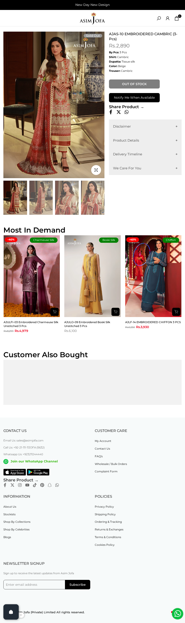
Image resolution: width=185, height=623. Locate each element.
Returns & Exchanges (109, 529)
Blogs (7, 537)
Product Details (126, 140)
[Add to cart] (55, 312)
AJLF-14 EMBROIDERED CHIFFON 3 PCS (153, 322)
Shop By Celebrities (16, 529)
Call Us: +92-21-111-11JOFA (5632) (24, 447)
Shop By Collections (16, 521)
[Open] (11, 612)
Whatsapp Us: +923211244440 (23, 454)
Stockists (9, 514)
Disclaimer (122, 126)
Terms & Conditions (108, 537)
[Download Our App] (14, 472)
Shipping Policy (105, 514)
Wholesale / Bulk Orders (111, 464)
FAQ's (99, 456)
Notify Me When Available (134, 98)
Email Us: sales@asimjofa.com (23, 440)
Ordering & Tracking (108, 521)
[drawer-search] (158, 18)
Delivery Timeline (127, 154)
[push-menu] (6, 18)
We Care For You (127, 168)
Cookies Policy (105, 544)
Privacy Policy (104, 506)
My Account (103, 441)
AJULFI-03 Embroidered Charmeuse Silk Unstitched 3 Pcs (31, 324)
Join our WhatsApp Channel (34, 461)
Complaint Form (106, 471)
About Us (9, 506)
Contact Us (102, 448)
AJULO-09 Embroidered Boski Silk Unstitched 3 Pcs (87, 324)
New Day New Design (92, 5)
